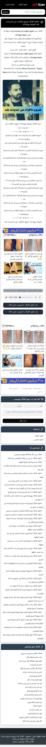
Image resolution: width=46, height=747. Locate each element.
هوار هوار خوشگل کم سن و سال (30, 661)
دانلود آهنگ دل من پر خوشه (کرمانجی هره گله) (25, 458)
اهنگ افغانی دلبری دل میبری (31, 653)
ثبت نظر (23, 421)
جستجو (5, 12)
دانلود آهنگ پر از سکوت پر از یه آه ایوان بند (26, 586)
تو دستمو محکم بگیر (34, 657)
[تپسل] (4, 229)
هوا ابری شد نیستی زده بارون (31, 698)
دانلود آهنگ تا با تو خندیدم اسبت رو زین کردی (25, 492)
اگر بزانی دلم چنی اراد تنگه (32, 721)
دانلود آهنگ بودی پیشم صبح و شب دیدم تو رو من (23, 485)
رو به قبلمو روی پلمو (34, 691)
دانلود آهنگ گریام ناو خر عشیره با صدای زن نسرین (23, 515)
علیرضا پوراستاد (27, 389)
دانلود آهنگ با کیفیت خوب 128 (22, 311)
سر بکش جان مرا (36, 710)
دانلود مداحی (38, 440)
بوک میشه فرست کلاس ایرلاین (30, 717)
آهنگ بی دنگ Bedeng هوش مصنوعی (28, 454)
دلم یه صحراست (36, 665)
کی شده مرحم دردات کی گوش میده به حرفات (25, 488)
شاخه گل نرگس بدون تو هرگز (31, 668)
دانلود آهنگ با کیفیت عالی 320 (22, 305)
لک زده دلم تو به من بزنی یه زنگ (30, 683)
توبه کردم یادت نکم (34, 680)
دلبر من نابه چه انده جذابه (32, 672)
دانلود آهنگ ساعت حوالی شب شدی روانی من (25, 481)
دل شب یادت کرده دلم (33, 687)
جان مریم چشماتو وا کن (33, 695)
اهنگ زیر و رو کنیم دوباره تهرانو (30, 462)
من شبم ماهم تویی (34, 702)
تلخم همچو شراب (35, 676)
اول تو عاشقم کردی (35, 713)
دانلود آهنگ (23, 4)
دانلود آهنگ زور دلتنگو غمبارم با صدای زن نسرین (24, 511)
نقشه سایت (10, 4)
